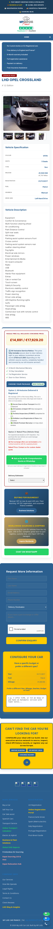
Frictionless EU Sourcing (12, 852)
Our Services (7, 879)
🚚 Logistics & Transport (36, 8)
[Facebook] (23, 784)
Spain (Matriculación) (37, 821)
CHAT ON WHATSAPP (26, 552)
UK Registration (35, 805)
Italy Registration (35, 826)
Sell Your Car (7, 809)
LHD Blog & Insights (11, 907)
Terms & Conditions (10, 893)
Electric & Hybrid (9, 835)
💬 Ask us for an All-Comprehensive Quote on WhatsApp (26, 459)
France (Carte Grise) (36, 817)
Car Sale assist (8, 814)
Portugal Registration (37, 831)
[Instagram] (36, 784)
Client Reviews (8, 902)
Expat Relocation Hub (11, 864)
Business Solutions (26, 510)
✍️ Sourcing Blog (26, 12)
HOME (26, 37)
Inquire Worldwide (26, 541)
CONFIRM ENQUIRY (26, 640)
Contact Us (7, 898)
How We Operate (9, 884)
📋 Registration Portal (13, 8)
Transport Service (9, 823)
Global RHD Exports (11, 847)
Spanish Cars (7, 819)
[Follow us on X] (17, 784)
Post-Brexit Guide (35, 835)
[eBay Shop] (29, 784)
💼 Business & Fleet (14, 5)
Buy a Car (6, 805)
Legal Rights (7, 889)
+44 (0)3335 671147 (33, 920)
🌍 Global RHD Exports (35, 5)
